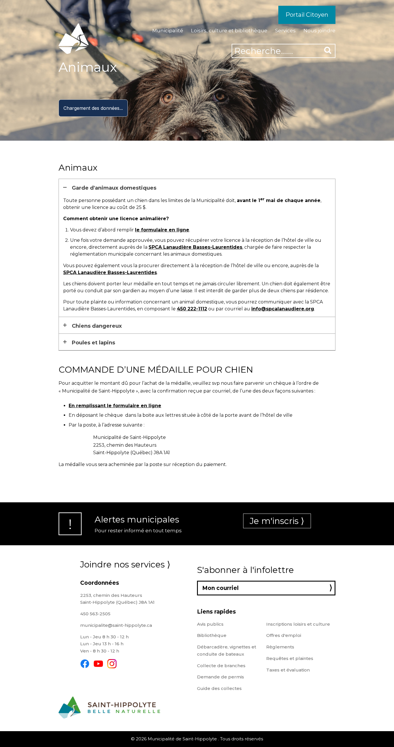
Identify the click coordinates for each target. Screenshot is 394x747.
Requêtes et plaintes (289, 658)
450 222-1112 (192, 309)
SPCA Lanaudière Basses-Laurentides (195, 247)
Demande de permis (220, 677)
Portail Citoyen (307, 14)
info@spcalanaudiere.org (282, 309)
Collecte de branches (221, 665)
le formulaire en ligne (162, 230)
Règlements (280, 647)
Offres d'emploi (283, 635)
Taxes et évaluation (288, 670)
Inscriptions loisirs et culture (298, 624)
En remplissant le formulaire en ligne (115, 405)
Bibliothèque (211, 635)
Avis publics (210, 624)
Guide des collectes (219, 688)
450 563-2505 (95, 613)
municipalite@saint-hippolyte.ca (116, 625)
